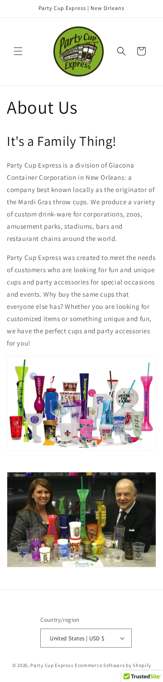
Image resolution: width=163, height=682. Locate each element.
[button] (18, 51)
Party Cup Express (51, 665)
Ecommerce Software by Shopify (113, 665)
